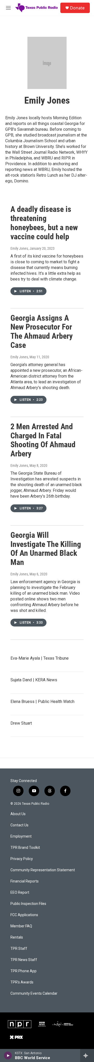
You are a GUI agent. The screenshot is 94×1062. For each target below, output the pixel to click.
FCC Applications (24, 915)
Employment (21, 836)
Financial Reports (24, 881)
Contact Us (19, 825)
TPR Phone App (23, 971)
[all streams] (87, 1055)
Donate (77, 7)
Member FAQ (21, 926)
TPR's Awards (21, 982)
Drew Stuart (21, 723)
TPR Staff (18, 949)
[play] (8, 1055)
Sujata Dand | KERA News (33, 679)
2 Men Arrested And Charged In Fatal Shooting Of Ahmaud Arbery (42, 440)
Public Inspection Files (28, 904)
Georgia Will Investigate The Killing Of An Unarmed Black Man (45, 548)
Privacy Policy (21, 859)
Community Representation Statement (42, 870)
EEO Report (19, 892)
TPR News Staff (23, 960)
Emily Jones (19, 248)
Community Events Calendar (33, 993)
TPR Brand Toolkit (25, 848)
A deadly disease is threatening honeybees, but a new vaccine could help (44, 223)
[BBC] (42, 1024)
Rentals (16, 937)
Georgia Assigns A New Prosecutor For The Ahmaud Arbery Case (41, 331)
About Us (18, 814)
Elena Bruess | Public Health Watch (42, 701)
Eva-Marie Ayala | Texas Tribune (39, 658)
